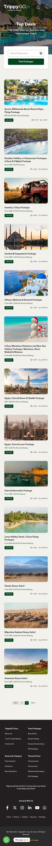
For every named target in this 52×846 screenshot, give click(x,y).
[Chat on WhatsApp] (44, 808)
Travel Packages (34, 729)
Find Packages (26, 62)
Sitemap (42, 817)
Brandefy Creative (32, 840)
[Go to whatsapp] (6, 839)
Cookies (25, 817)
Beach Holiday (33, 739)
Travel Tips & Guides (13, 739)
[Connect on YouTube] (37, 808)
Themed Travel (34, 756)
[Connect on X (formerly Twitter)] (14, 808)
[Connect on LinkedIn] (29, 808)
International (10, 761)
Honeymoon (33, 766)
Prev (16, 703)
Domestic (9, 766)
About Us (8, 733)
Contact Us (9, 744)
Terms (8, 817)
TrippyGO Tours (11, 729)
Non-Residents (11, 771)
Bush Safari (32, 733)
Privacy (16, 817)
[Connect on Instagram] (22, 808)
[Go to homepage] (16, 8)
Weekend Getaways (36, 771)
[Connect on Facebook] (7, 808)
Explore (9, 120)
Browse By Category (13, 756)
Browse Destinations (36, 744)
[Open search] (38, 8)
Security (33, 817)
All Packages (33, 749)
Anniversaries (33, 761)
